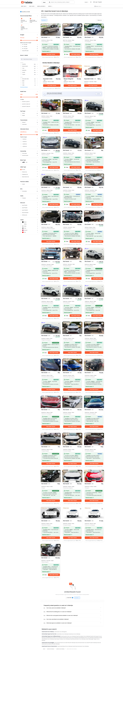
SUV (26, 162)
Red (25, 232)
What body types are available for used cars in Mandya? (58, 623)
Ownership (23, 151)
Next (101, 77)
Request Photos (51, 513)
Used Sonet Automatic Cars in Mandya (81, 646)
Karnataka (24, 191)
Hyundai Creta (47, 79)
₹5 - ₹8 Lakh (24, 46)
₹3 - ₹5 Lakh (24, 44)
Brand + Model (24, 55)
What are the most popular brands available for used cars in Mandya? (61, 615)
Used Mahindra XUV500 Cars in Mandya (54, 637)
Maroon (25, 230)
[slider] (21, 40)
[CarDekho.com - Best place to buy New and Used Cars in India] (26, 2)
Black (25, 222)
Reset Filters (70, 597)
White (25, 224)
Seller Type (23, 167)
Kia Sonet (45, 37)
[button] (50, 47)
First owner (24, 153)
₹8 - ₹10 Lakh (24, 48)
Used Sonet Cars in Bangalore (60, 631)
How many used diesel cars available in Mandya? (56, 619)
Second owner (25, 155)
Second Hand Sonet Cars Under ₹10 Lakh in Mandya (86, 642)
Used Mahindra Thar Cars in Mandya (86, 637)
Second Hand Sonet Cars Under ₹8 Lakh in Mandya (65, 642)
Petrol (23, 113)
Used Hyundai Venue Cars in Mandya (70, 637)
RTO (21, 188)
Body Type (23, 160)
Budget (22, 34)
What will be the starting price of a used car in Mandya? (57, 611)
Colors (22, 219)
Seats (21, 195)
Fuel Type (22, 111)
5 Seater (24, 198)
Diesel (23, 115)
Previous (85, 291)
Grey (25, 228)
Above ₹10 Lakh (25, 50)
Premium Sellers (24, 181)
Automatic (24, 124)
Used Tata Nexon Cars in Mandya (83, 636)
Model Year (23, 91)
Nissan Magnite (68, 79)
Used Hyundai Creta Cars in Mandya (68, 636)
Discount (22, 202)
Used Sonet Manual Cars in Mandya (65, 646)
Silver (25, 226)
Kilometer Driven (24, 129)
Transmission (23, 120)
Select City (98, 6)
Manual (23, 122)
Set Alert (98, 93)
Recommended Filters (26, 15)
